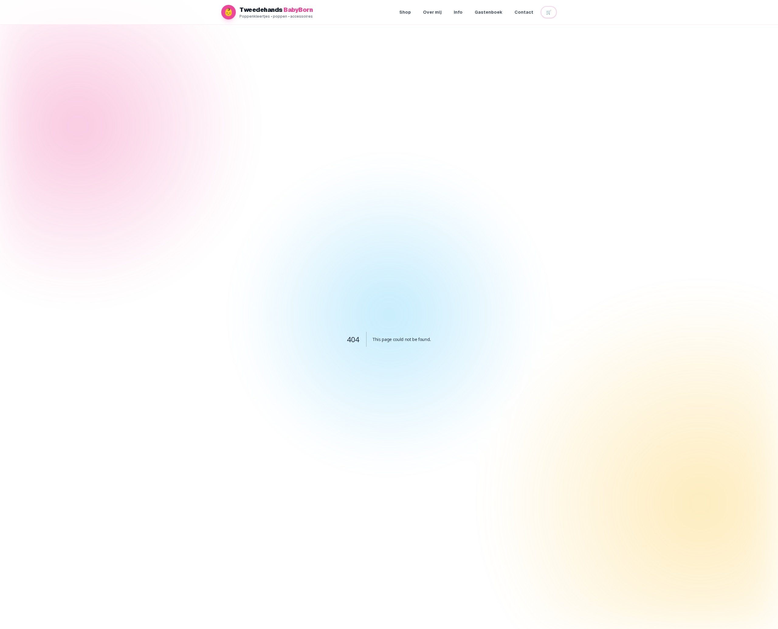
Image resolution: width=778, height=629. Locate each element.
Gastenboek (488, 12)
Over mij (432, 12)
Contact (524, 12)
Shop (405, 12)
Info (458, 12)
